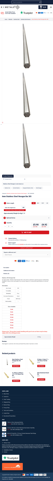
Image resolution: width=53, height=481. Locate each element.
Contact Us (6, 396)
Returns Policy (7, 404)
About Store (6, 393)
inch (38, 203)
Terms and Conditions (8, 410)
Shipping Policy (7, 402)
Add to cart (28, 232)
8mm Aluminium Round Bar (43, 373)
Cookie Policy (6, 413)
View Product (16, 366)
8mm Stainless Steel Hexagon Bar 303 (17, 360)
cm (47, 203)
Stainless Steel (14, 193)
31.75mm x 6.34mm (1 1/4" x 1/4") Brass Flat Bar (17, 374)
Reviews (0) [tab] (6, 273)
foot (43, 203)
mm (33, 203)
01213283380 (21, 244)
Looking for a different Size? (26, 247)
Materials (8, 193)
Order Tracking (7, 399)
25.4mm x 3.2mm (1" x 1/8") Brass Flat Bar (42, 360)
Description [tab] (6, 267)
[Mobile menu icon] (51, 7)
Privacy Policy (7, 407)
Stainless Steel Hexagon (22, 193)
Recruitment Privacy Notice (9, 416)
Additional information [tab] (9, 270)
